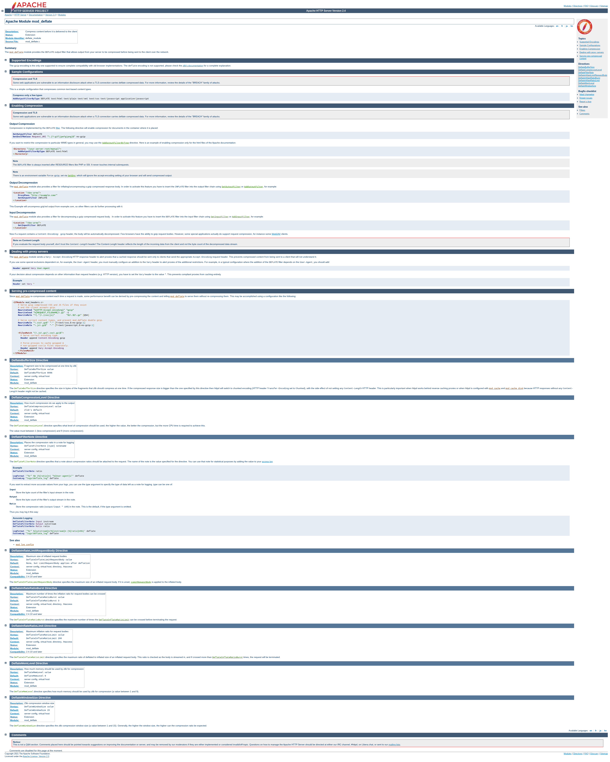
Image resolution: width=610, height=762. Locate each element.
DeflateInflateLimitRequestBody (592, 75)
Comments (585, 114)
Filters (582, 110)
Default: (14, 372)
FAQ (586, 6)
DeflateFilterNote (586, 72)
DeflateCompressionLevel (590, 70)
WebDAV (276, 234)
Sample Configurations (590, 45)
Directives (578, 6)
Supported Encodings (589, 42)
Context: (15, 376)
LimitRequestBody (141, 582)
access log (267, 461)
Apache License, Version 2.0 (36, 756)
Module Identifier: (15, 38)
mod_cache (494, 388)
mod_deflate (16, 52)
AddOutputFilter (253, 186)
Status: (9, 35)
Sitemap (604, 6)
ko (572, 26)
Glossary (594, 6)
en (557, 26)
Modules (568, 6)
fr (562, 26)
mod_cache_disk (514, 388)
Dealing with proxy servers (592, 52)
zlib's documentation (193, 65)
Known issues (586, 98)
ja (566, 26)
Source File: (11, 41)
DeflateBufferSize (586, 67)
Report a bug (585, 101)
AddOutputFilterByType (115, 143)
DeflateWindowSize (587, 86)
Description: (12, 31)
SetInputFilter (220, 216)
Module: (14, 383)
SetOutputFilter (231, 186)
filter (58, 128)
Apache (8, 15)
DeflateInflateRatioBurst (589, 78)
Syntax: (14, 369)
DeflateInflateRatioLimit (589, 80)
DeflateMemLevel (586, 83)
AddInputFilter (241, 216)
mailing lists (394, 744)
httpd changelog (587, 94)
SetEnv (71, 175)
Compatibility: (17, 576)
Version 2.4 (50, 15)
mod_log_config (25, 544)
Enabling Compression (590, 49)
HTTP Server (20, 15)
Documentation (36, 15)
